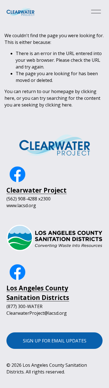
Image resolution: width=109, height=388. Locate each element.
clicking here (58, 105)
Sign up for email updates (54, 341)
